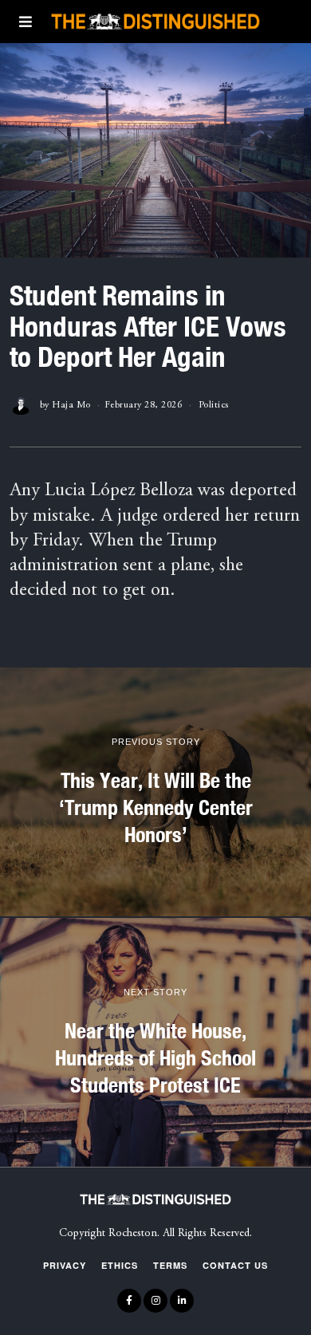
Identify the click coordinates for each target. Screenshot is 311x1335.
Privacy (64, 1265)
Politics (214, 405)
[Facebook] (129, 1301)
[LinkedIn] (182, 1301)
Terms (170, 1265)
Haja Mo (71, 405)
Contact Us (235, 1265)
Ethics (119, 1265)
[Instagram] (155, 1301)
